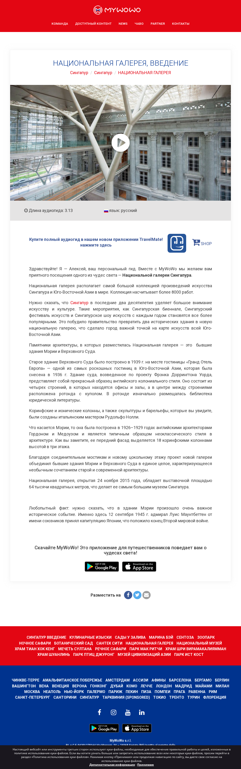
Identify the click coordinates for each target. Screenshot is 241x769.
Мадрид (183, 686)
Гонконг (98, 686)
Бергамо (203, 680)
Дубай (116, 686)
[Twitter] (137, 595)
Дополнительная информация (112, 765)
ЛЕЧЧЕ (147, 686)
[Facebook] (128, 595)
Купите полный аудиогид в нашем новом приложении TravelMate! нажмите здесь (96, 242)
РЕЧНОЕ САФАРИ (110, 649)
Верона (79, 686)
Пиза (146, 691)
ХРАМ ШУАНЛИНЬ (53, 654)
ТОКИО (159, 697)
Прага (179, 691)
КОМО (131, 686)
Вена (44, 686)
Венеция (60, 686)
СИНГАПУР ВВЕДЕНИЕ (46, 637)
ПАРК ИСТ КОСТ (189, 654)
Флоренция (214, 697)
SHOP (206, 243)
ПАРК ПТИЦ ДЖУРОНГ (93, 654)
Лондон (164, 686)
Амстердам (117, 680)
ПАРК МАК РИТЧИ (145, 649)
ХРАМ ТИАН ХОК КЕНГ (35, 649)
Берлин (222, 680)
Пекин (132, 691)
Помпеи (162, 691)
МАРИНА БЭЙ (161, 637)
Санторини (64, 697)
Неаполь (52, 691)
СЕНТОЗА (185, 637)
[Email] (146, 595)
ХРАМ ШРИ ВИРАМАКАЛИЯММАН (195, 649)
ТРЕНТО (176, 697)
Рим (213, 691)
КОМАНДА (60, 23)
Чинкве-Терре (25, 680)
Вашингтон (24, 686)
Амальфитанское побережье (72, 680)
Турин (193, 697)
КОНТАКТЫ (180, 23)
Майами (203, 686)
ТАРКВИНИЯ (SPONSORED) (126, 697)
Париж (115, 691)
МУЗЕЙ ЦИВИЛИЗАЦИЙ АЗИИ (144, 654)
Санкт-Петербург (32, 697)
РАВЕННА (197, 691)
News (123, 23)
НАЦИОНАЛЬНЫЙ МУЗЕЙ (199, 643)
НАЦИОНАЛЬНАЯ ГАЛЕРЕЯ (144, 72)
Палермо (96, 691)
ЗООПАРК (206, 637)
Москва (32, 691)
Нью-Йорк (74, 691)
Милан (222, 686)
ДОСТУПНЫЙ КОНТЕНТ (93, 23)
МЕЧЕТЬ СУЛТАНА (75, 649)
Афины (159, 680)
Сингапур (79, 72)
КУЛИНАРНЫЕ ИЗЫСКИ (90, 637)
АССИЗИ (140, 680)
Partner (158, 23)
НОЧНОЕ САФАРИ (35, 643)
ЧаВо (139, 23)
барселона (180, 680)
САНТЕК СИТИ (109, 643)
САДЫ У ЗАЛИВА (130, 637)
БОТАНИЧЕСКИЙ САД (73, 643)
